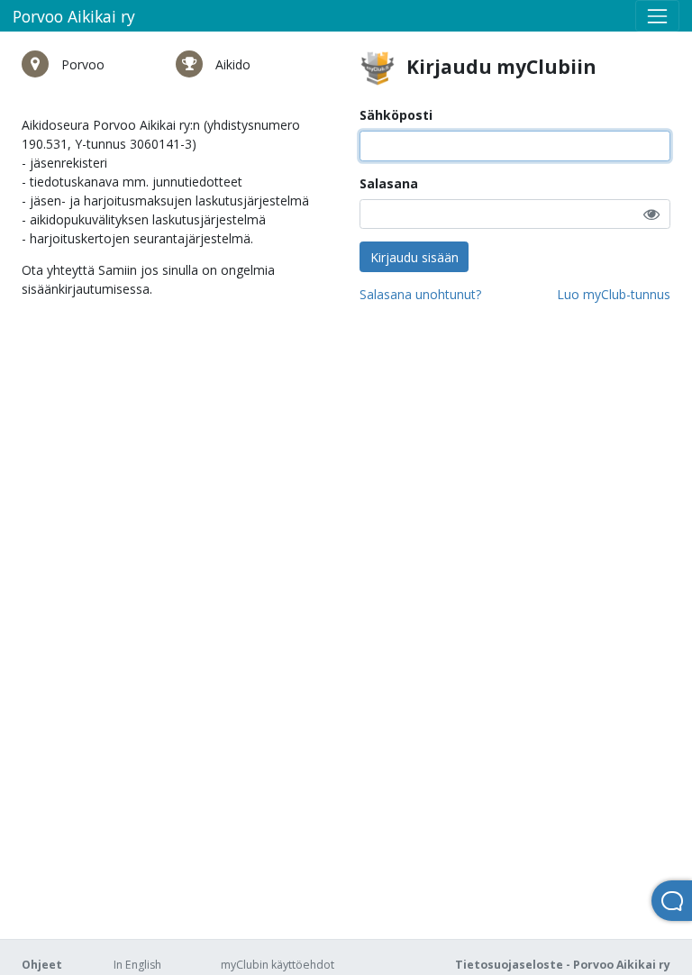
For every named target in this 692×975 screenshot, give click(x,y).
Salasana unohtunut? (420, 294)
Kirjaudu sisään (414, 257)
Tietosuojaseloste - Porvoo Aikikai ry (562, 964)
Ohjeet (42, 964)
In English (137, 964)
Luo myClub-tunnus (613, 294)
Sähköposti (396, 114)
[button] (651, 214)
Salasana (389, 183)
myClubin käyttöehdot (277, 964)
